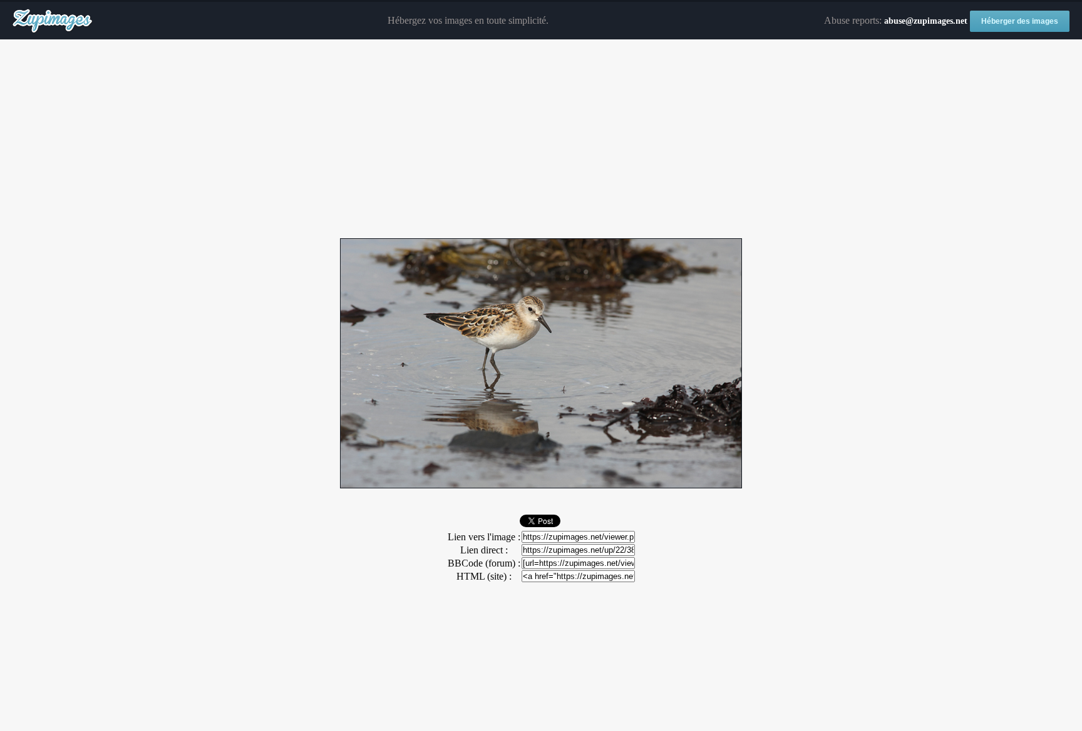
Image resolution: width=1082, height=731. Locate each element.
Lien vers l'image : (484, 537)
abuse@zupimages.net (925, 21)
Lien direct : (484, 550)
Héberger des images (1019, 21)
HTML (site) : (484, 576)
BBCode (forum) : (484, 563)
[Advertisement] (541, 139)
